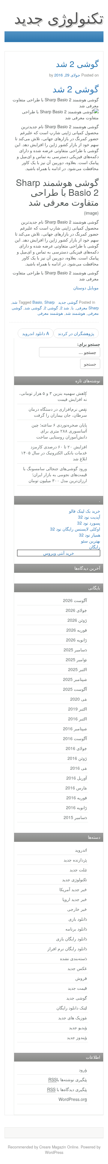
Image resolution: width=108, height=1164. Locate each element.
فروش (81, 978)
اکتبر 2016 (77, 719)
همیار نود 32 (89, 535)
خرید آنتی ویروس (58, 553)
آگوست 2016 (75, 738)
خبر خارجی (77, 909)
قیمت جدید (77, 988)
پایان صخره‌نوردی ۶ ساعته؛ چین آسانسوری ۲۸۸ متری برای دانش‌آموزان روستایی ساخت (59, 431)
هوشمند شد (75, 313)
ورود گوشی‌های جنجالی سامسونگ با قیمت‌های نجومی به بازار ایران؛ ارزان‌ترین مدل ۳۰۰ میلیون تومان (55, 474)
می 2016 (78, 768)
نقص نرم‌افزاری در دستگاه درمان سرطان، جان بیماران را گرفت (57, 412)
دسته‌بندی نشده (73, 958)
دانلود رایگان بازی (71, 939)
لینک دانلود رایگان (71, 1008)
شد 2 (64, 308)
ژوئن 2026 (77, 620)
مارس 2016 (76, 788)
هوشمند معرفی (50, 313)
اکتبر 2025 (77, 669)
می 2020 (78, 699)
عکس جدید (77, 968)
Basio (37, 302)
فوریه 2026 (76, 630)
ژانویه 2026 (76, 640)
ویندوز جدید (77, 1037)
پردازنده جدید (75, 860)
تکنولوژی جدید (59, 17)
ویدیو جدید (78, 1027)
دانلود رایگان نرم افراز (67, 948)
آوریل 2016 (76, 778)
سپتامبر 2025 (75, 679)
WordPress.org (72, 1099)
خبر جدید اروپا (74, 899)
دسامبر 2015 (75, 817)
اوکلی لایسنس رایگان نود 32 (75, 529)
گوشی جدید (68, 302)
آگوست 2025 (75, 689)
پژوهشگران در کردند (76, 333)
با (72, 308)
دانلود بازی (77, 919)
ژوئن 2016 (77, 758)
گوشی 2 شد (75, 88)
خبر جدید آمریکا (73, 889)
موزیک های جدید (72, 1018)
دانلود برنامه (76, 929)
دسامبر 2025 (75, 650)
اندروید (81, 850)
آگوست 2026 (75, 600)
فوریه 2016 (76, 798)
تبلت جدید (78, 870)
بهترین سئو (90, 541)
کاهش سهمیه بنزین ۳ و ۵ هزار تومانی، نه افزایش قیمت (53, 396)
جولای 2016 (76, 748)
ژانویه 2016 (76, 807)
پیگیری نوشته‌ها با (67, 1079)
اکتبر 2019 (77, 709)
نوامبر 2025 (76, 659)
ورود (83, 1070)
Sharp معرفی (87, 308)
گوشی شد (33, 308)
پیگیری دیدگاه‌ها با (67, 1089)
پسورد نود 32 (88, 523)
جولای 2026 (76, 610)
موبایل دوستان (86, 288)
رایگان (94, 547)
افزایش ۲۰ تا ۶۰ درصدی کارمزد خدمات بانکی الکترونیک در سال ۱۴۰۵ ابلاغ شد (54, 453)
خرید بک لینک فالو (84, 511)
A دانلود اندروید (35, 333)
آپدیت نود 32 (89, 517)
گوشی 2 (51, 308)
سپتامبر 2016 (75, 728)
